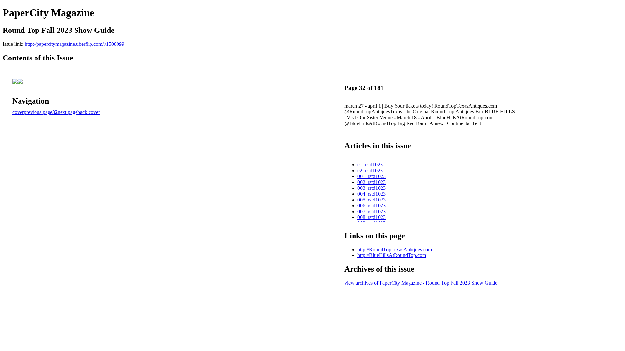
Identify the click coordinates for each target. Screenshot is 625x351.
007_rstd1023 (371, 211)
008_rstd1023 (371, 217)
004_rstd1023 (371, 194)
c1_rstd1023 (370, 164)
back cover (88, 112)
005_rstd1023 (371, 199)
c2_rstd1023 (370, 170)
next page (67, 112)
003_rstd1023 (371, 188)
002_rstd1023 (371, 182)
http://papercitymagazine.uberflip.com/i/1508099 (74, 44)
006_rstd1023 (371, 205)
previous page (38, 112)
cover (18, 112)
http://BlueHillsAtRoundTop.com (391, 255)
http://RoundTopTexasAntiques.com (394, 249)
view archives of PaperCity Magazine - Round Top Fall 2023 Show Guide (420, 283)
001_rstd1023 (371, 176)
